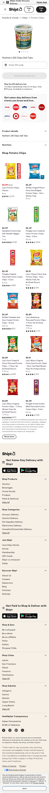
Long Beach (8, 705)
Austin (5, 660)
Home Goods (8, 491)
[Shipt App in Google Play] (29, 470)
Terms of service (9, 766)
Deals (5, 563)
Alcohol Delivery (10, 518)
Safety (5, 644)
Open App (42, 2)
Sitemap (6, 594)
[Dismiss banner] (3, 2)
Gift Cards (7, 556)
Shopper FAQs (9, 648)
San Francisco (9, 664)
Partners (6, 590)
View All (6, 502)
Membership (8, 552)
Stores (5, 549)
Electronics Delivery (12, 526)
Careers (6, 579)
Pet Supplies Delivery (12, 522)
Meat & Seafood (10, 499)
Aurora (5, 694)
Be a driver (7, 633)
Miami (5, 668)
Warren (5, 698)
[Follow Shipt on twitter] (22, 730)
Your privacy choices (17, 770)
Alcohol (6, 484)
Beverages (7, 488)
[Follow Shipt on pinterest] (16, 730)
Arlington (6, 691)
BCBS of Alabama (11, 725)
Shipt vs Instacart (11, 560)
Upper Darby (8, 702)
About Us (6, 576)
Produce (6, 495)
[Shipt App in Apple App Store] (10, 470)
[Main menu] (5, 9)
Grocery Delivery (10, 515)
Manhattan (8, 675)
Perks (5, 641)
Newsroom (7, 583)
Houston (6, 671)
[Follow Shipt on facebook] (3, 730)
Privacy (22, 766)
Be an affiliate (9, 637)
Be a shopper (8, 630)
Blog (4, 587)
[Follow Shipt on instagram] (9, 730)
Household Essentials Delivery (17, 529)
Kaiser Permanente (11, 721)
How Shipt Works (10, 545)
